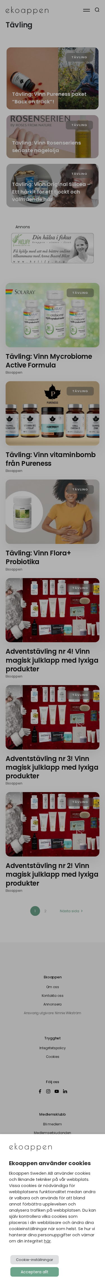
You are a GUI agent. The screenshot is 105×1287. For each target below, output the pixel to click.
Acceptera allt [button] (34, 1272)
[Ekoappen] (30, 1147)
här (47, 1241)
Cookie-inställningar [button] (34, 1259)
